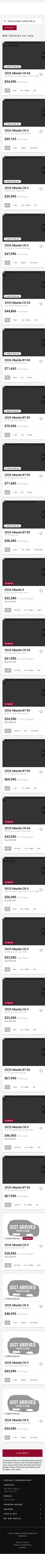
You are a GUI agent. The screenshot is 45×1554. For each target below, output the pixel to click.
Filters (10, 28)
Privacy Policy (22, 1542)
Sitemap (22, 1548)
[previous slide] (4, 55)
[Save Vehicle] (41, 75)
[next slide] (43, 55)
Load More (22, 1453)
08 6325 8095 (9, 1500)
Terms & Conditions (22, 1545)
